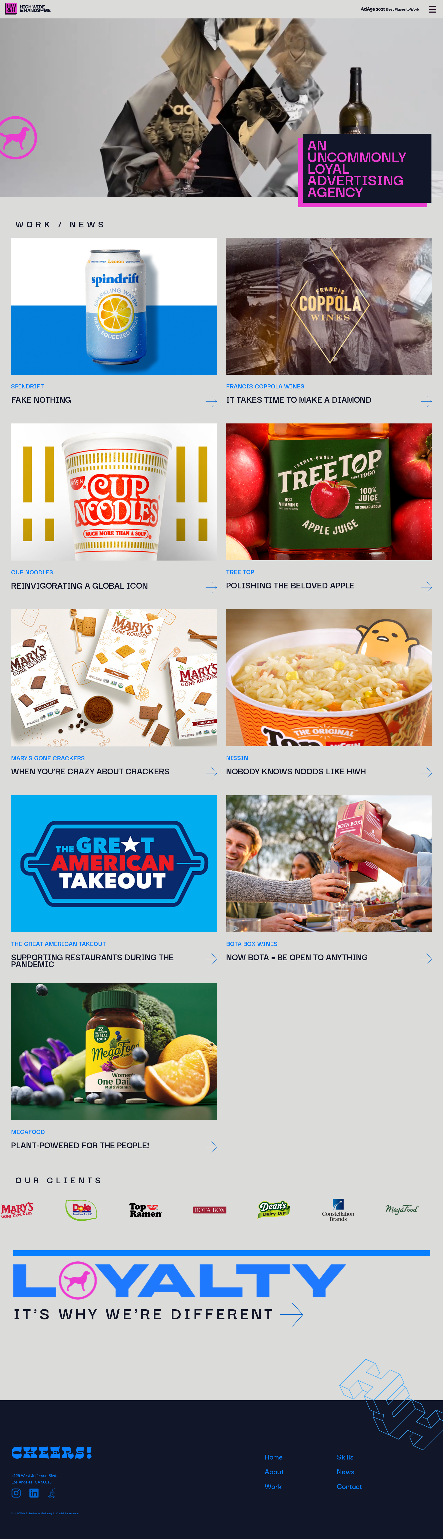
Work (273, 1486)
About (274, 1471)
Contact (349, 1486)
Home (274, 1456)
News (345, 1471)
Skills (345, 1456)
